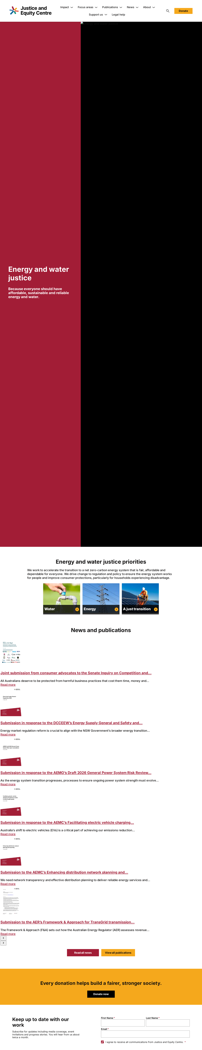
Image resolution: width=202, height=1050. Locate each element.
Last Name (152, 1017)
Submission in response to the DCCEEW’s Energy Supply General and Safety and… (71, 723)
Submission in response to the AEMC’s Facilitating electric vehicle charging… (67, 822)
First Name (107, 1017)
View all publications (118, 952)
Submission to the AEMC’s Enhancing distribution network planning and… (64, 872)
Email (104, 1029)
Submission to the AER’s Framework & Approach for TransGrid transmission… (67, 922)
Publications (110, 7)
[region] (40, 284)
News (130, 7)
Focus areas (85, 7)
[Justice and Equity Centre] (30, 11)
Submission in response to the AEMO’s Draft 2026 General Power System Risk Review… (75, 773)
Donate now (101, 994)
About (147, 7)
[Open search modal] (168, 11)
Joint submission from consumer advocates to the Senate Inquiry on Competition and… (75, 673)
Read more (8, 684)
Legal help (118, 14)
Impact (64, 7)
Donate (183, 10)
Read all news (83, 952)
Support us (96, 14)
